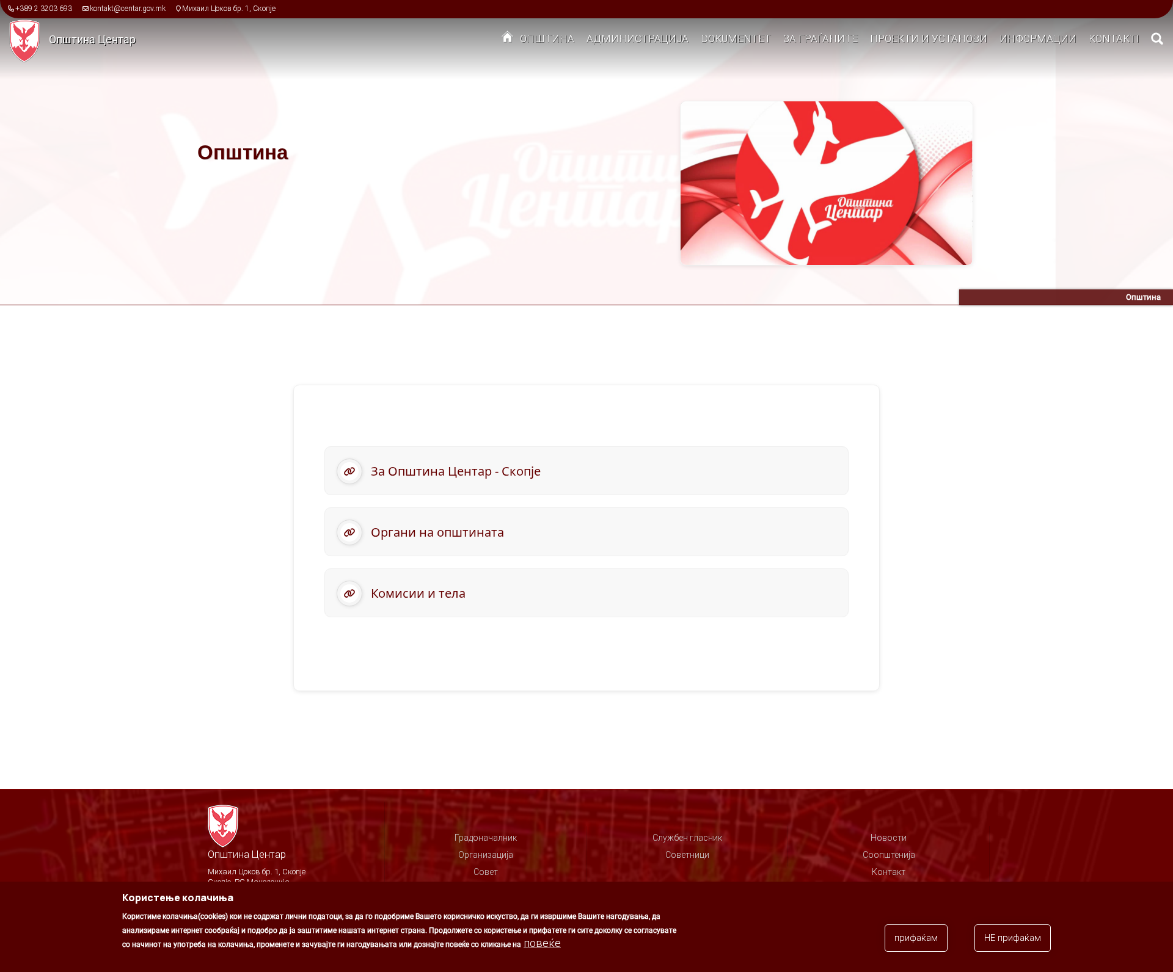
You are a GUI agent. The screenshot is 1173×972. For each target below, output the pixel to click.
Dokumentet (736, 38)
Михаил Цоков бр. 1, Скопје (229, 8)
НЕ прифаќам (1012, 937)
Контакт (888, 872)
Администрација (637, 38)
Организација (485, 855)
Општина (547, 38)
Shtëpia (508, 40)
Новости (889, 838)
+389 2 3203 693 (43, 8)
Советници (687, 855)
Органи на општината (437, 532)
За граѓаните (820, 38)
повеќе (542, 943)
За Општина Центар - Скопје (456, 471)
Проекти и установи (928, 38)
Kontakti (1114, 38)
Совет (485, 872)
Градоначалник (486, 838)
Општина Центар (92, 39)
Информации (1037, 38)
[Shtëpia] (29, 40)
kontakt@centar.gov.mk (128, 8)
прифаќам (916, 937)
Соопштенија (889, 855)
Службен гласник (687, 838)
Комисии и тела (418, 593)
